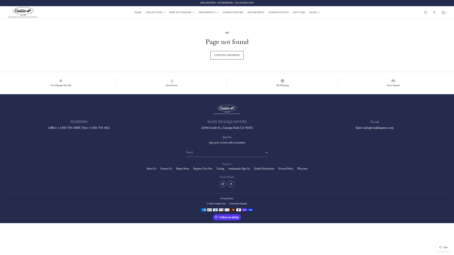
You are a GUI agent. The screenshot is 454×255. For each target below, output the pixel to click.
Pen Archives (256, 12)
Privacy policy (227, 198)
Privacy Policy (285, 168)
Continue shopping (227, 55)
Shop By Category (180, 12)
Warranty (302, 168)
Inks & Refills (206, 12)
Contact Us (166, 168)
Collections (154, 12)
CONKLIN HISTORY (232, 12)
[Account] (434, 12)
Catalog (220, 168)
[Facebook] (231, 184)
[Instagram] (223, 184)
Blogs (313, 12)
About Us (151, 168)
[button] (425, 12)
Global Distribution (264, 168)
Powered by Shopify (238, 203)
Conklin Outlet (278, 12)
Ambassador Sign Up (239, 168)
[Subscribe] (263, 152)
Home (138, 12)
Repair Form (182, 168)
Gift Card (299, 12)
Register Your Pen (202, 168)
